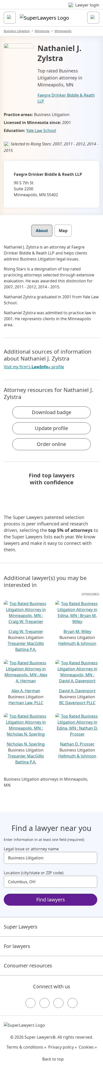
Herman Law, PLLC (25, 702)
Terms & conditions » (26, 1047)
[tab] (41, 231)
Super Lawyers (21, 926)
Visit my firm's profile (34, 367)
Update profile (51, 428)
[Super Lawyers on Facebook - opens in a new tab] (31, 1003)
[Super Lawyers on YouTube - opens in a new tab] (59, 1003)
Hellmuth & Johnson (77, 643)
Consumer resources (28, 965)
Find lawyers (50, 899)
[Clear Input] (91, 858)
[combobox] (50, 858)
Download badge (51, 412)
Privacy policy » (62, 1047)
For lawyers (17, 946)
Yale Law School (41, 130)
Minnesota (42, 31)
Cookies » (88, 1047)
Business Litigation (17, 31)
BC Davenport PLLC (77, 702)
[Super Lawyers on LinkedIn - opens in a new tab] (73, 1003)
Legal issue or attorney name (31, 849)
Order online (51, 444)
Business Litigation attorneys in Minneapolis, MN (46, 782)
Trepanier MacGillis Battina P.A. (26, 646)
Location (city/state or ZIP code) (34, 873)
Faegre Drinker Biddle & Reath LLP (66, 98)
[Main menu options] (10, 18)
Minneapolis (63, 31)
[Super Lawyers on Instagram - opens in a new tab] (45, 1003)
